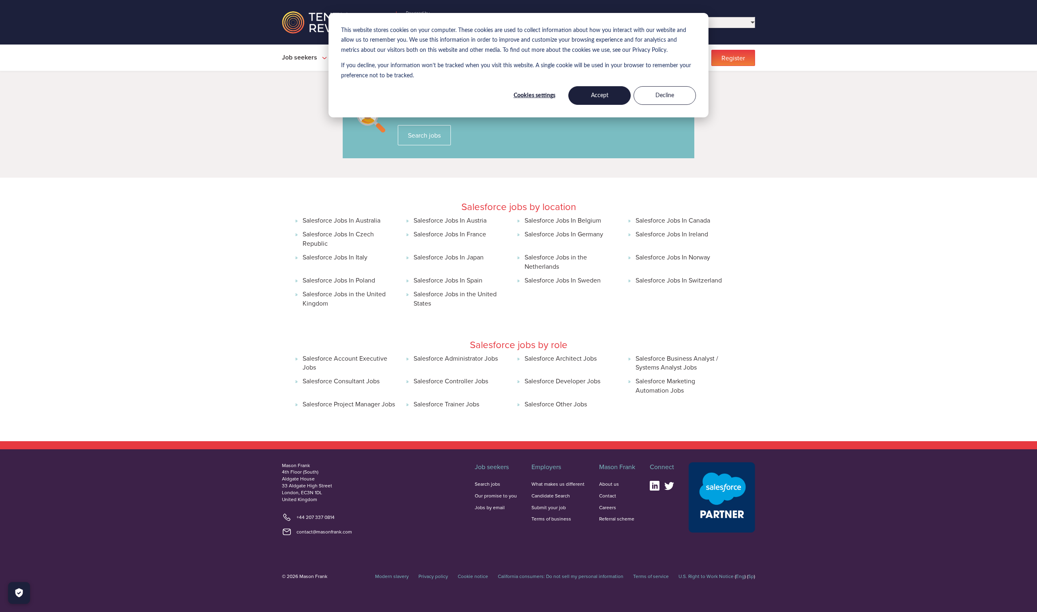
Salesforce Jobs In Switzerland (679, 280)
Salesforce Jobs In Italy (335, 257)
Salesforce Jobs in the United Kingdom (344, 298)
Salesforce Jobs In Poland (339, 280)
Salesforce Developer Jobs (562, 380)
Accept (599, 95)
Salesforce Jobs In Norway (673, 257)
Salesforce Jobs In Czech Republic (338, 238)
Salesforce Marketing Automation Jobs (665, 385)
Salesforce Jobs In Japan (449, 257)
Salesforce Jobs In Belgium (563, 220)
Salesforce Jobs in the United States (455, 298)
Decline (664, 95)
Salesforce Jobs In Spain (448, 280)
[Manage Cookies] (19, 593)
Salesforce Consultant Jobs (341, 380)
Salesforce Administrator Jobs (456, 358)
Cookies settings (534, 95)
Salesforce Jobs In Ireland (672, 234)
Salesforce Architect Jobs (561, 358)
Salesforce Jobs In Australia (341, 220)
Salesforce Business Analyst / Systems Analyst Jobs (677, 363)
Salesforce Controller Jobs (451, 380)
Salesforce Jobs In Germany (564, 234)
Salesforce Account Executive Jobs (345, 363)
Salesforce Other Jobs (556, 404)
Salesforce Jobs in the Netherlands (556, 261)
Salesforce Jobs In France (450, 234)
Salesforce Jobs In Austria (450, 220)
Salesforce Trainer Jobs (446, 404)
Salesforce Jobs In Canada (673, 220)
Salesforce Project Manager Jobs (349, 404)
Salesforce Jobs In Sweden (563, 280)
